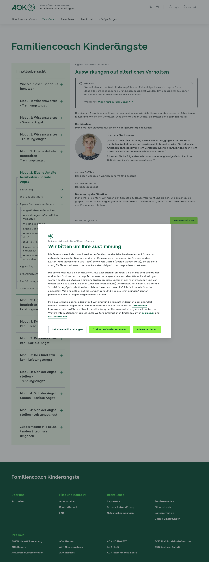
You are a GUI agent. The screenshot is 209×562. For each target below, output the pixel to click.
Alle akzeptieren (147, 329)
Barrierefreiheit (57, 317)
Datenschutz (139, 306)
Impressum (148, 313)
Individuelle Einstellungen (67, 329)
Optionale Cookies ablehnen (110, 329)
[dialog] (104, 281)
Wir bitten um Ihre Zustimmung (84, 246)
